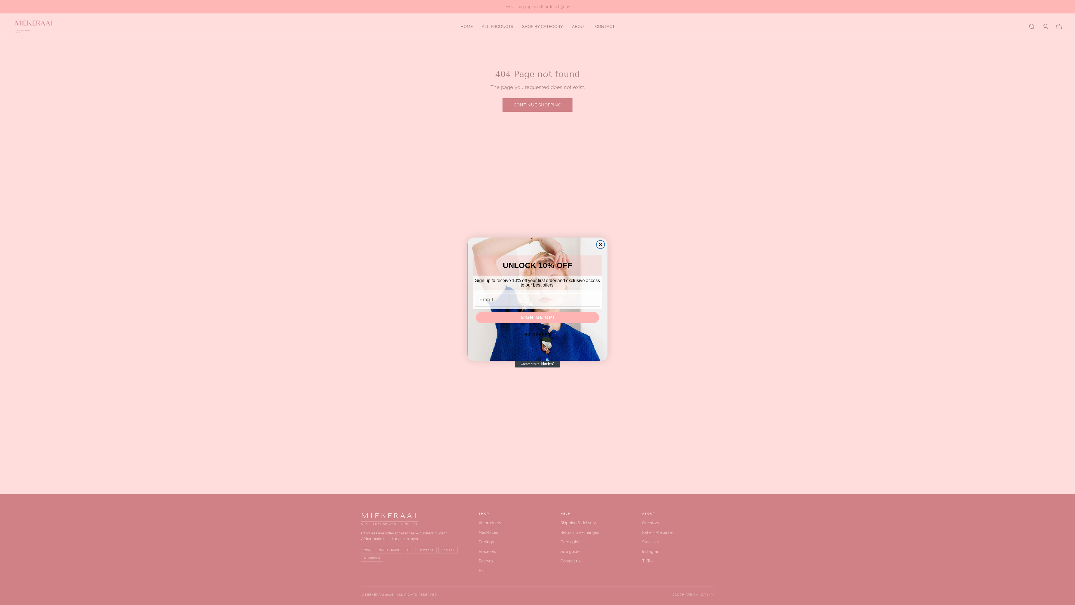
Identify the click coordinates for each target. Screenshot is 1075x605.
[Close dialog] (600, 244)
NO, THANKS (537, 334)
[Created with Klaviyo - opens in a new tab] (537, 364)
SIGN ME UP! (538, 317)
